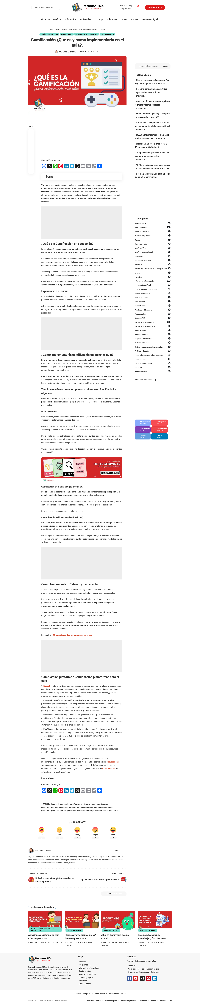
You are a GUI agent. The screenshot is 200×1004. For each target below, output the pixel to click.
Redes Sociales (152, 330)
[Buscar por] (149, 66)
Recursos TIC (152, 318)
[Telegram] (143, 436)
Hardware (152, 264)
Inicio (51, 30)
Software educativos (152, 343)
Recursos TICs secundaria (152, 326)
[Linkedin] (154, 978)
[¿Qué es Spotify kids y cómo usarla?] (118, 921)
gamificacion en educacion (69, 807)
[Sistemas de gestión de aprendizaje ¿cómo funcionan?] (155, 921)
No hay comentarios (84, 943)
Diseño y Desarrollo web (152, 252)
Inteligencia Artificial (152, 285)
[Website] (122, 851)
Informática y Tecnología (152, 281)
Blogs (80, 956)
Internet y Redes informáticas (152, 289)
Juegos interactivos (152, 293)
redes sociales (108, 768)
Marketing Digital (152, 297)
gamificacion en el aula (88, 807)
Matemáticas (152, 301)
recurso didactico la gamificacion (89, 810)
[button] (31, 171)
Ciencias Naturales (152, 231)
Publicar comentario (115, 894)
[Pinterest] (159, 423)
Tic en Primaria (107, 34)
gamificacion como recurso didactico (94, 804)
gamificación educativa (50, 807)
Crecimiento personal (152, 236)
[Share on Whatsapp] (31, 143)
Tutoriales (152, 367)
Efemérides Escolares (152, 260)
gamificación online (105, 807)
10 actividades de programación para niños (72, 635)
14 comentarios (45, 943)
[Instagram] (143, 429)
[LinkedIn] (126, 851)
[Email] (31, 165)
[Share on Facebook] (31, 132)
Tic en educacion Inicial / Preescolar (152, 355)
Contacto (131, 956)
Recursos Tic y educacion (86, 34)
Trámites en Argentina (152, 363)
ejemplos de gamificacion (59, 804)
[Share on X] (31, 137)
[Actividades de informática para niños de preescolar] (45, 921)
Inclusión (152, 277)
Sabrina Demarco (69, 52)
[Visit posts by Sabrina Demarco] (56, 51)
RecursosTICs (113, 762)
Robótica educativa (61, 30)
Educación (152, 256)
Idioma (152, 273)
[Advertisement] (81, 138)
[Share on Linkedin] (31, 148)
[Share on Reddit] (31, 154)
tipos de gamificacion (110, 810)
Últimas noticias (152, 371)
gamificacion (75, 804)
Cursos (152, 240)
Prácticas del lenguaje (152, 310)
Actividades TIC (152, 223)
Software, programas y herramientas (152, 347)
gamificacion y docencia (50, 810)
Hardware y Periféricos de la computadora (152, 268)
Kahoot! (46, 686)
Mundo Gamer (67, 34)
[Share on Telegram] (31, 160)
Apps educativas (152, 227)
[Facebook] (143, 423)
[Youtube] (159, 429)
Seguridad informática (152, 339)
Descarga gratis (152, 244)
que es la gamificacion (68, 810)
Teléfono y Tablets (152, 351)
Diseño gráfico (152, 248)
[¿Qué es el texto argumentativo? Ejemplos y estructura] (82, 921)
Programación (152, 314)
